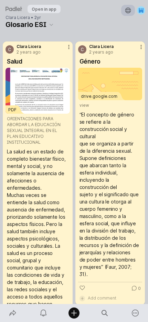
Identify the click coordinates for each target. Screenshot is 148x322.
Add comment (102, 298)
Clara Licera (18, 17)
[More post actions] (64, 49)
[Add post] (74, 313)
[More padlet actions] (135, 313)
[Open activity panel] (43, 313)
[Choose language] (128, 10)
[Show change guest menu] (141, 10)
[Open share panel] (12, 313)
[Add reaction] (82, 288)
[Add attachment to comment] (82, 298)
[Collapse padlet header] (51, 24)
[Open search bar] (105, 313)
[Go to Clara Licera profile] (10, 49)
